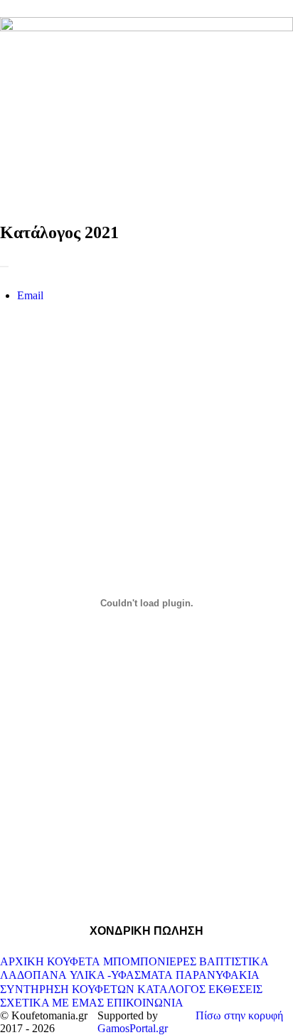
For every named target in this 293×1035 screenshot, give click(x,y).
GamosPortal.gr (132, 1028)
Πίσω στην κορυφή (239, 1015)
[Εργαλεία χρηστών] (4, 266)
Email (30, 295)
